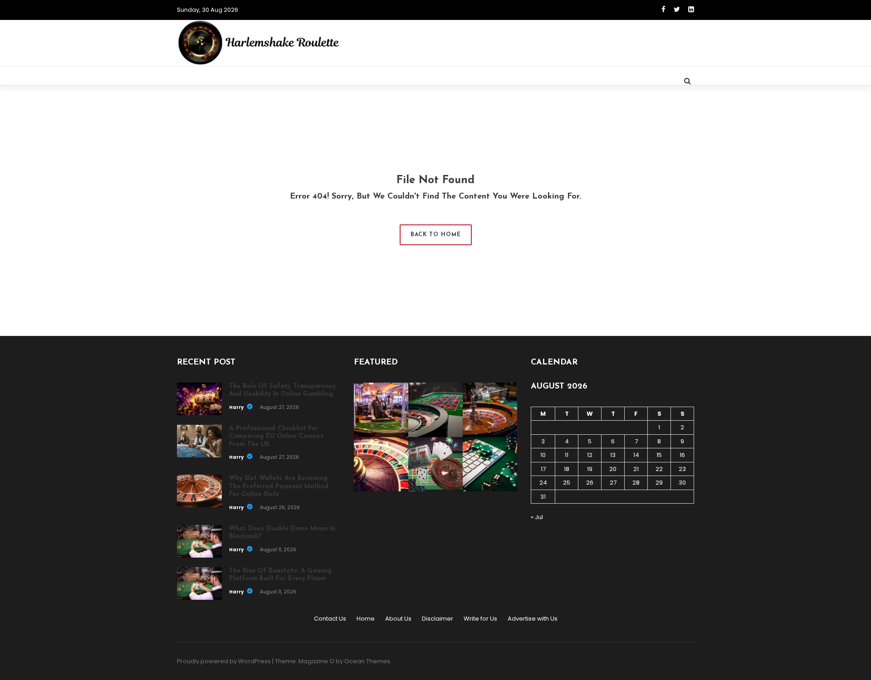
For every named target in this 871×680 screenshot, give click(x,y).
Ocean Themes (367, 661)
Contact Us (330, 618)
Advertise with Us (533, 618)
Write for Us (480, 618)
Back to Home (436, 235)
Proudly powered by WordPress (224, 661)
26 (589, 482)
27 (613, 482)
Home (366, 618)
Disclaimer (437, 618)
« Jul (537, 517)
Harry (237, 407)
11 (566, 455)
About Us (398, 618)
